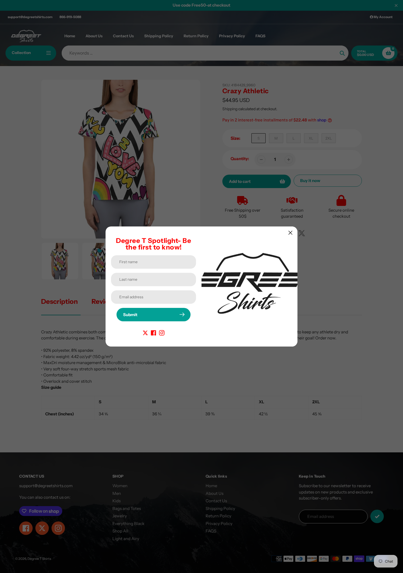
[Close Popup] (290, 232)
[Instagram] (161, 332)
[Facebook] (153, 332)
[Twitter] (145, 332)
